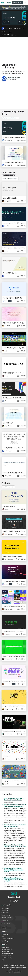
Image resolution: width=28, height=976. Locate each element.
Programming (7, 31)
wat (5, 351)
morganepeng (8, 709)
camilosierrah (8, 140)
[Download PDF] (16, 34)
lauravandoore (8, 534)
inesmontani (8, 609)
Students (4, 928)
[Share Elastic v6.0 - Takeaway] (8, 34)
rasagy (6, 509)
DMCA (20, 971)
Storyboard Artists (7, 924)
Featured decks (6, 915)
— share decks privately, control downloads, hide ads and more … (14, 7)
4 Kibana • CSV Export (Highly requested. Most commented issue (15, 845)
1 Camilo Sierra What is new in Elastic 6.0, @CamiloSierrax (14, 799)
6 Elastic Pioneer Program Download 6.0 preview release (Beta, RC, (13, 879)
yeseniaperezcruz (9, 559)
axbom (6, 584)
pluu (5, 400)
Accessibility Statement (14, 972)
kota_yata (7, 201)
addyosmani (8, 734)
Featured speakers (6, 917)
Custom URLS (5, 951)
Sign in (9, 2)
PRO (10, 300)
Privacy (16, 971)
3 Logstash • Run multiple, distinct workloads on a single (15, 825)
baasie (6, 784)
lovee (6, 376)
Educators (4, 926)
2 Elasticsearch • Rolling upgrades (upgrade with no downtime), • (15, 805)
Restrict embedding (7, 957)
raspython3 (7, 425)
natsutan (7, 276)
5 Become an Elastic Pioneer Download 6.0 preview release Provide (13, 869)
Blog (3, 936)
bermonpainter (8, 659)
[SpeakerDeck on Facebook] (12, 901)
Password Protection (7, 949)
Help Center (5, 934)
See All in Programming (9, 178)
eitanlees (7, 759)
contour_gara (8, 450)
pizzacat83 (7, 475)
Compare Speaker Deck (8, 938)
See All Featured (7, 487)
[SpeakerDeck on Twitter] (16, 901)
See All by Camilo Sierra (9, 118)
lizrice (6, 251)
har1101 (6, 226)
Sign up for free (17, 2)
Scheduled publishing (7, 953)
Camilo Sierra (13, 78)
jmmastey (7, 634)
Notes (3, 960)
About (6, 971)
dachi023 (7, 326)
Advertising (5, 941)
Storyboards (5, 912)
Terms (11, 971)
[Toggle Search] (25, 2)
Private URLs (5, 947)
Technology (5, 910)
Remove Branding (6, 955)
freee (6, 301)
